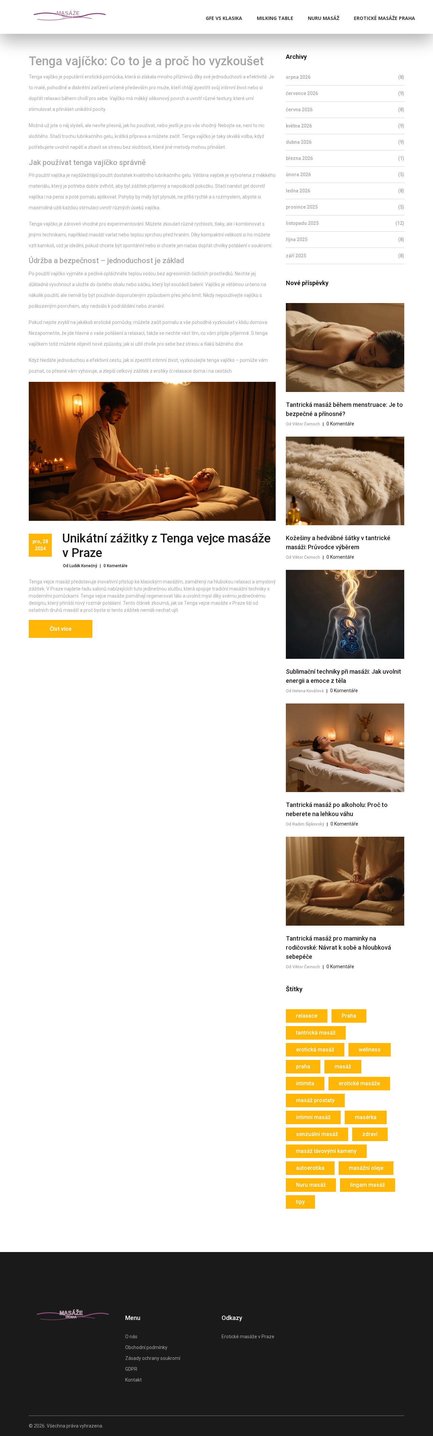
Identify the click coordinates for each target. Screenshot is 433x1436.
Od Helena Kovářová (305, 691)
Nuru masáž (323, 18)
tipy (300, 1202)
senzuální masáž (317, 1134)
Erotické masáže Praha (384, 18)
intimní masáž (313, 1117)
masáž (343, 1066)
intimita (305, 1083)
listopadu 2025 (345, 223)
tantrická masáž (316, 1032)
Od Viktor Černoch (303, 424)
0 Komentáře (116, 565)
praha (303, 1066)
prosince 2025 (345, 207)
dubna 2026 (345, 142)
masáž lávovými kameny (326, 1151)
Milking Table (275, 18)
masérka (366, 1117)
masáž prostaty (315, 1100)
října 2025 (345, 239)
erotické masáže (359, 1083)
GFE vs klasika (224, 18)
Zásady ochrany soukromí (152, 1358)
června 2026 (345, 109)
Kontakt (133, 1380)
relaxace (306, 1016)
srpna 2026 (345, 77)
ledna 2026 (345, 190)
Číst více (61, 629)
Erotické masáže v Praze (248, 1336)
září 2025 (345, 255)
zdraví (370, 1134)
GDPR (131, 1369)
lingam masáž (367, 1185)
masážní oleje (366, 1168)
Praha (349, 1016)
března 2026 (345, 158)
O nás (131, 1336)
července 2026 (345, 93)
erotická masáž (315, 1049)
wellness (370, 1049)
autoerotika (310, 1168)
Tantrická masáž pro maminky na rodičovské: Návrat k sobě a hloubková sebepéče (338, 947)
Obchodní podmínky (146, 1347)
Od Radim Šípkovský (305, 824)
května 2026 (345, 126)
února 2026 (345, 174)
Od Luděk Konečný (80, 565)
